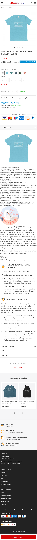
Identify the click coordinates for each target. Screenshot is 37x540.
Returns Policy (5, 501)
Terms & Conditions (6, 484)
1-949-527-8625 (5, 456)
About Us (3, 472)
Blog (2, 478)
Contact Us (4, 475)
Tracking (3, 504)
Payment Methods (6, 495)
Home (2, 7)
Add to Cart (18, 537)
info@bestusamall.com (7, 458)
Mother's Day (9, 7)
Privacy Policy (5, 481)
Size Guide (4, 85)
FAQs (2, 492)
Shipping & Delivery (6, 498)
